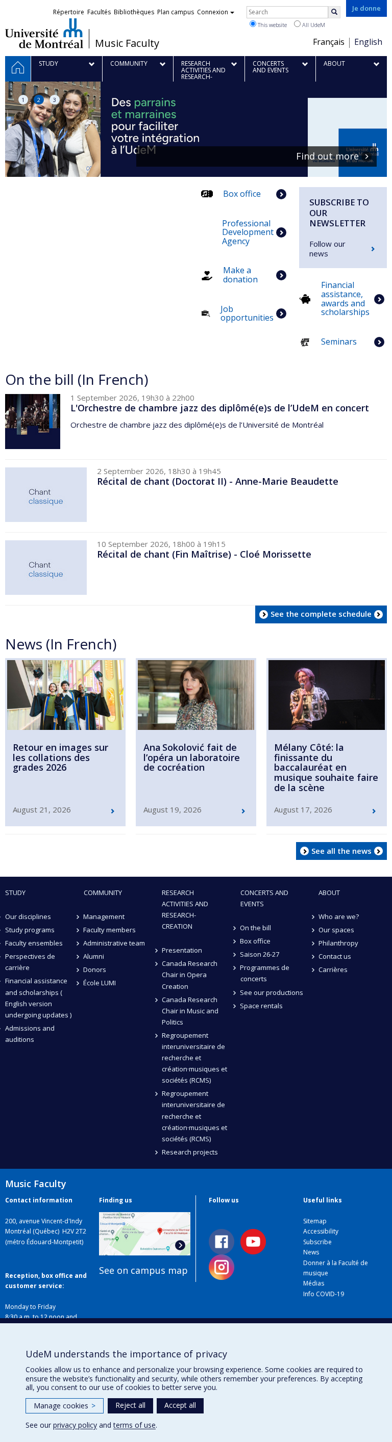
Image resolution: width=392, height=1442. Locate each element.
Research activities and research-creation (185, 909)
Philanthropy (338, 943)
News (311, 1252)
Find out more (239, 156)
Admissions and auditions (30, 1034)
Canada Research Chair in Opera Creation (189, 974)
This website (271, 25)
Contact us (334, 956)
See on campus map (143, 1270)
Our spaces (336, 929)
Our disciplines (28, 916)
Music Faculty (127, 43)
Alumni (94, 956)
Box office (255, 941)
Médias (313, 1283)
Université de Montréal (44, 33)
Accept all (180, 1405)
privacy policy (75, 1425)
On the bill (256, 927)
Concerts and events (264, 898)
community (103, 892)
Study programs (30, 929)
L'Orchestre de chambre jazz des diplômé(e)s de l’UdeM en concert (219, 408)
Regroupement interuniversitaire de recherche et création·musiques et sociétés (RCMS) (194, 1058)
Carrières (333, 969)
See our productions (272, 992)
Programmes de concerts (265, 973)
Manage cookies (64, 1405)
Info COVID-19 (323, 1294)
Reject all (130, 1405)
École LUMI (100, 982)
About (329, 892)
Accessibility (320, 1231)
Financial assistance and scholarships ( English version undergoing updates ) (38, 997)
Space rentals (261, 1005)
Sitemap (315, 1221)
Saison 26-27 (260, 954)
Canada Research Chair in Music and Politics (190, 1011)
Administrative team (114, 943)
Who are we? (338, 916)
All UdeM (313, 25)
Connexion (212, 12)
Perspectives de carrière (30, 962)
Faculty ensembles (34, 943)
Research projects (190, 1152)
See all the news (341, 851)
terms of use (134, 1425)
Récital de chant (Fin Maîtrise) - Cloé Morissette (204, 554)
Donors (95, 969)
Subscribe (317, 1242)
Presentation (182, 950)
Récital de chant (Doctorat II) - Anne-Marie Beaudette (217, 481)
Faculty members (110, 929)
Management (104, 916)
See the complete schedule (321, 614)
